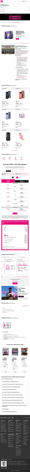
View (5, 371)
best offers (27, 52)
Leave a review (25, 305)
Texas (6, 22)
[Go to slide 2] (12, 43)
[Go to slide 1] (4, 43)
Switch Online (15, 18)
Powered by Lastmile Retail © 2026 (15, 470)
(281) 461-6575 (15, 365)
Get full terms (14, 39)
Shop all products (15, 150)
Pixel (24, 58)
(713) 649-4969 (6, 364)
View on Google (5, 312)
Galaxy (20, 58)
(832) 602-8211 (24, 364)
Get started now (21, 296)
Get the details (16, 36)
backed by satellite (21, 77)
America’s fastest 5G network (21, 76)
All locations (2, 22)
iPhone (18, 58)
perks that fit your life (18, 54)
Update (15, 283)
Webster (9, 22)
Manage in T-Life (15, 16)
